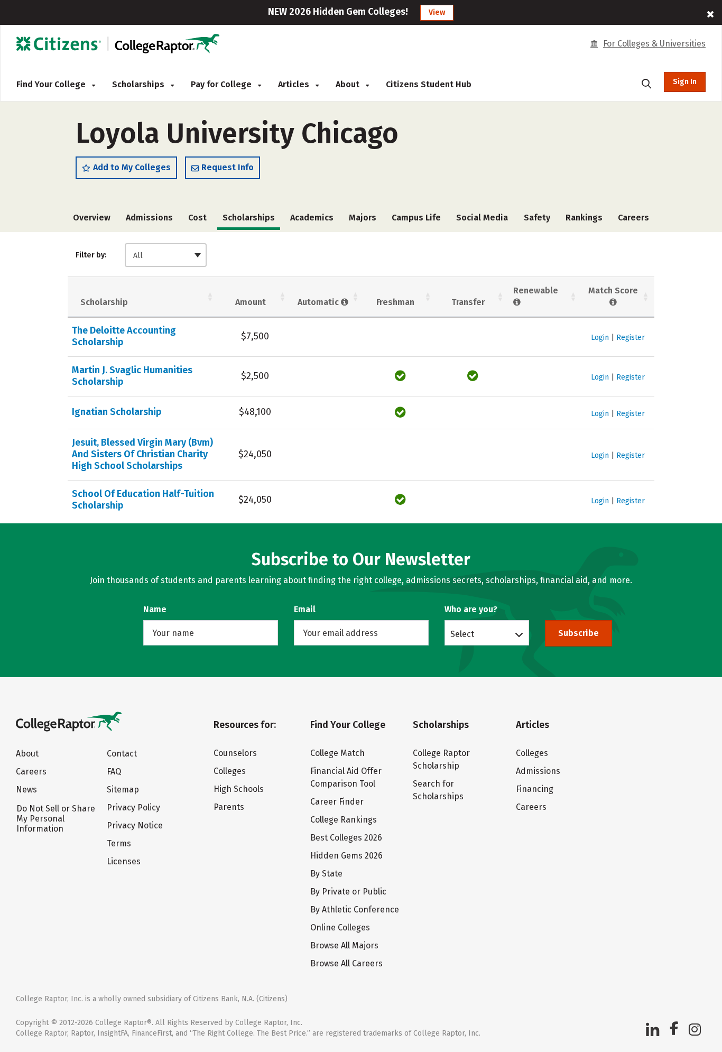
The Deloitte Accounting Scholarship (124, 336)
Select (462, 634)
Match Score (613, 290)
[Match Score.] (613, 302)
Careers (633, 218)
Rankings (584, 218)
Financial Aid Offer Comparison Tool (346, 777)
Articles (294, 84)
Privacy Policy (133, 807)
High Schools (239, 789)
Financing (534, 789)
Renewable (535, 290)
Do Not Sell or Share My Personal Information (55, 819)
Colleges (230, 771)
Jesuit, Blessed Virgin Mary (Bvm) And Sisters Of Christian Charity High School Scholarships (142, 454)
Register (630, 337)
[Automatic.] (345, 302)
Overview (91, 218)
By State (326, 874)
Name (154, 609)
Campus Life (416, 218)
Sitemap (123, 790)
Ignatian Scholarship (116, 412)
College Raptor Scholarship (441, 759)
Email (305, 609)
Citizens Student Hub (428, 84)
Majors (362, 218)
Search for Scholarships (438, 790)
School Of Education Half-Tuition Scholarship (143, 499)
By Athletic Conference (354, 910)
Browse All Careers (346, 963)
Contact (122, 754)
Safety (537, 218)
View (437, 12)
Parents (229, 807)
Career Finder (337, 802)
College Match (337, 753)
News (26, 790)
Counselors (235, 753)
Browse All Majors (344, 945)
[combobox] (166, 255)
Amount (250, 302)
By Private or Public (348, 892)
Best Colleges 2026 (346, 838)
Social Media (482, 218)
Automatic (319, 302)
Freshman (395, 302)
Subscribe (578, 633)
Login (600, 337)
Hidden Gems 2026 (346, 856)
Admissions (149, 218)
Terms (119, 843)
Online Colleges (340, 927)
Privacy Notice (135, 825)
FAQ (114, 772)
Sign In (685, 81)
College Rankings (343, 820)
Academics (312, 218)
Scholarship (104, 302)
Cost (197, 218)
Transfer (468, 302)
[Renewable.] (517, 302)
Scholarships (139, 84)
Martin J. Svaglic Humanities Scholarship (132, 375)
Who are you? (471, 609)
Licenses (124, 861)
